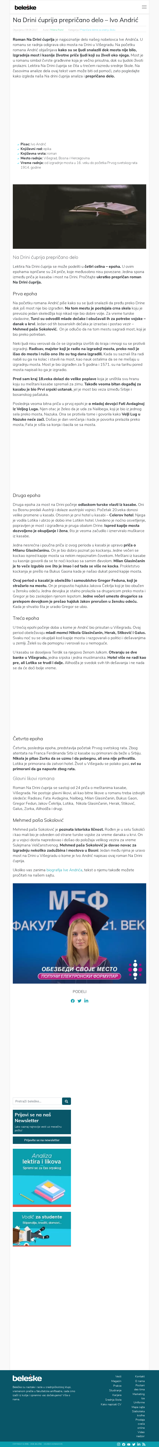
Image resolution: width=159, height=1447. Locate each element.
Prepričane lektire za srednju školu (97, 29)
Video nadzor (140, 1434)
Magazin (116, 1381)
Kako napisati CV (111, 1404)
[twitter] (79, 1000)
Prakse (117, 1386)
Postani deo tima (139, 1387)
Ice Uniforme (139, 1400)
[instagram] (118, 1444)
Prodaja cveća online (140, 1424)
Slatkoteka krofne (138, 1413)
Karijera (116, 1395)
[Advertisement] (79, 110)
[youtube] (128, 1444)
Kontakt (140, 1376)
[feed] (143, 1444)
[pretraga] (66, 1101)
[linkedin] (86, 1000)
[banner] (42, 1229)
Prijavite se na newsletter (42, 1140)
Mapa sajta (138, 1407)
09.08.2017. (31, 29)
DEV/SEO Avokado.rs (53, 1444)
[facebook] (73, 1000)
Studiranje (115, 1390)
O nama (140, 1381)
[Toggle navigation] (144, 7)
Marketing (139, 1394)
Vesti (118, 1376)
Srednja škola (113, 1400)
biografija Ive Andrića (64, 870)
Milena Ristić (57, 29)
